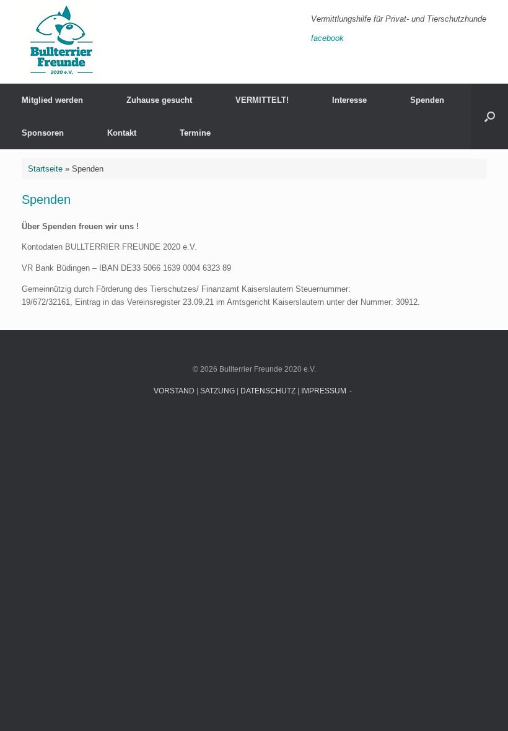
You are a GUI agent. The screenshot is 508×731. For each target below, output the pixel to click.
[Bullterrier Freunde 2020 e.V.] (60, 42)
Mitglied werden (52, 100)
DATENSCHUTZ (268, 391)
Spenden (427, 100)
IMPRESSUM (323, 391)
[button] (489, 116)
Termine (195, 133)
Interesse (349, 100)
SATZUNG (217, 391)
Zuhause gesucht (159, 100)
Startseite (45, 168)
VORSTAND (174, 391)
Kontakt (121, 133)
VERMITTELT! (262, 100)
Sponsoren (43, 133)
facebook (327, 38)
